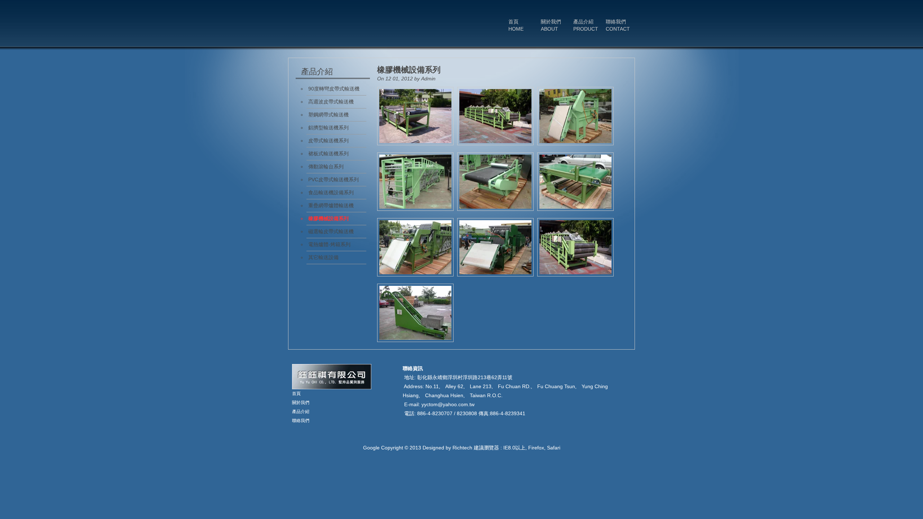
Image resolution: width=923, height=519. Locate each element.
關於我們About (551, 25)
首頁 (296, 393)
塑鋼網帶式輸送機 (328, 114)
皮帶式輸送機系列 (328, 140)
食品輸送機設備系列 (331, 192)
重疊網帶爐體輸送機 (331, 205)
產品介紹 (300, 411)
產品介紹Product (585, 25)
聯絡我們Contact (618, 25)
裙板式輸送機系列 (328, 153)
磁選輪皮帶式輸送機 (331, 231)
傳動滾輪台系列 (326, 166)
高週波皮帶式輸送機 (331, 102)
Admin (428, 78)
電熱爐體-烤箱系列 (329, 244)
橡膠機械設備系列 (409, 69)
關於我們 (300, 402)
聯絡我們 (300, 420)
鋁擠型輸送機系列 (328, 127)
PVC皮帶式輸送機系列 (333, 179)
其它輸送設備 (323, 257)
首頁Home (516, 25)
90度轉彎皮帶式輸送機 (333, 89)
